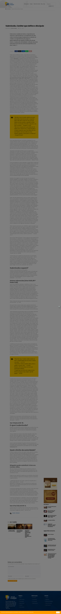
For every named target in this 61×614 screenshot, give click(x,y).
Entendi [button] (58, 612)
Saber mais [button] (31, 612)
